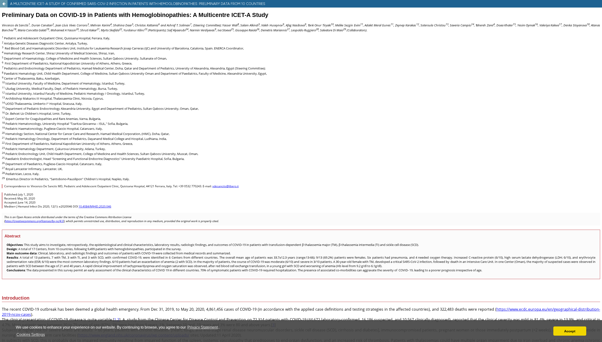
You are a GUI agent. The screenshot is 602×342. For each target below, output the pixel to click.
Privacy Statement (202, 327)
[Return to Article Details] (4, 4)
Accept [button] (569, 331)
